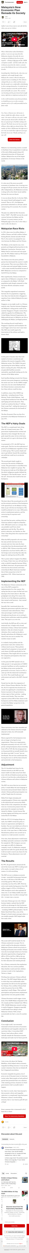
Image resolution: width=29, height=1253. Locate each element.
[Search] (26, 1173)
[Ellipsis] (27, 1147)
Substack (6, 1249)
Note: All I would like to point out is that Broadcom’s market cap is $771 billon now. (10, 1196)
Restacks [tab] (12, 1139)
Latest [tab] (7, 1173)
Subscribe (19, 2)
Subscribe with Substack (15, 1232)
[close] (24, 1199)
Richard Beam (9, 1147)
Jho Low (15, 60)
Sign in (25, 2)
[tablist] (8, 1139)
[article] (14, 1183)
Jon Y (6, 16)
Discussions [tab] (14, 1173)
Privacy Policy (19, 1239)
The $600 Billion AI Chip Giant (9, 1192)
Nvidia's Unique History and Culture (9, 1179)
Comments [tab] (5, 1139)
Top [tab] (3, 1173)
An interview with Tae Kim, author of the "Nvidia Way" (8, 1182)
